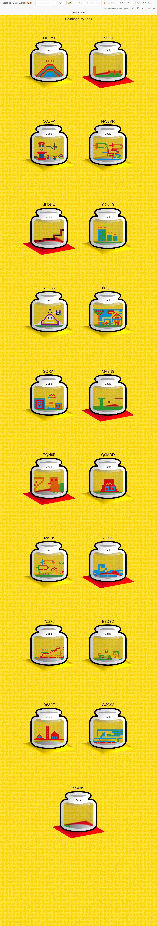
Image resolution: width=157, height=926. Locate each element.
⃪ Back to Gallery (78, 12)
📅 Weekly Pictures (126, 3)
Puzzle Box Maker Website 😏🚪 (17, 3)
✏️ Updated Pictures (144, 3)
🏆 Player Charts (110, 3)
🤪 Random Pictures (75, 3)
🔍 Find (61, 3)
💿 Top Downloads (93, 3)
